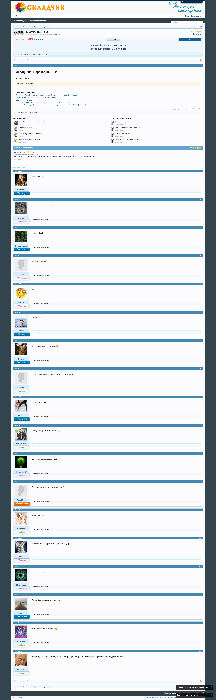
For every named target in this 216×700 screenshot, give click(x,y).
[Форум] (17, 16)
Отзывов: (197, 34)
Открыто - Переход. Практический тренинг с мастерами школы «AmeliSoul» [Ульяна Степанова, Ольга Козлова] (62, 105)
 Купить (113, 39)
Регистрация (196, 16)
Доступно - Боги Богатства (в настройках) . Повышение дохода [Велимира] (46, 95)
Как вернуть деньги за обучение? (190, 695)
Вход (187, 16)
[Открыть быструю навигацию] (201, 27)
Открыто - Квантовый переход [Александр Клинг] (36, 97)
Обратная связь (170, 693)
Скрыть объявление (212, 687)
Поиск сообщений (20, 21)
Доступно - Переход (24, 100)
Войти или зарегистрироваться (192, 2)
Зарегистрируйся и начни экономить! (192, 687)
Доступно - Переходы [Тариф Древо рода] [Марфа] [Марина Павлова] (45, 102)
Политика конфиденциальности (171, 697)
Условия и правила (151, 697)
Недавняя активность (39, 21)
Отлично (41, 122)
